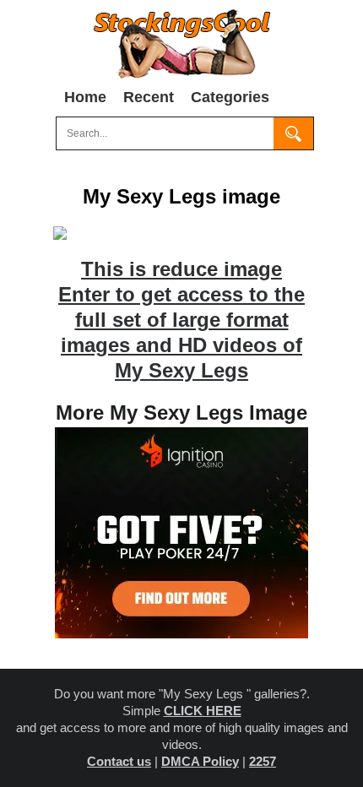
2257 (262, 761)
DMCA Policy (200, 761)
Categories (230, 97)
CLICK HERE (202, 710)
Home (85, 97)
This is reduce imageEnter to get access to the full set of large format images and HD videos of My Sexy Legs (181, 320)
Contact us (119, 761)
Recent (148, 97)
